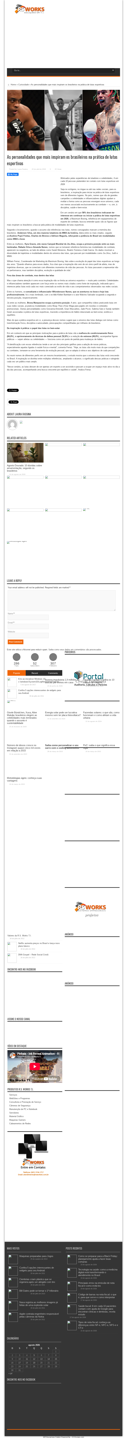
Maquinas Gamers (17, 1120)
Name (10, 613)
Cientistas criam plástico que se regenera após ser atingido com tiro (37, 1280)
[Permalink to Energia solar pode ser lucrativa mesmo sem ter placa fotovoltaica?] (63, 478)
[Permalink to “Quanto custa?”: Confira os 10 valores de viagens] (101, 445)
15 (56, 1359)
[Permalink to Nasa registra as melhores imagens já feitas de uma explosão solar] (13, 1309)
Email (10, 622)
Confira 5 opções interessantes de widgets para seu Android (36, 1269)
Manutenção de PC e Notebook (23, 1109)
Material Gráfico (16, 1116)
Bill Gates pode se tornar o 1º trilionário (38, 1290)
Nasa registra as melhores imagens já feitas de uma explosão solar (38, 1303)
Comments (53, 673)
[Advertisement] (63, 40)
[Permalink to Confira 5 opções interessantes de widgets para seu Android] (13, 1275)
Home (13, 84)
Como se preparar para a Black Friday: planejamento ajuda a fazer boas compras (98, 1259)
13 (41, 1359)
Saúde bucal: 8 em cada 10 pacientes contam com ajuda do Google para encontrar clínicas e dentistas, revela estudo (97, 1310)
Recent (35, 673)
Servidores (14, 1113)
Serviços (13, 1095)
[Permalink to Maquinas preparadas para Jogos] (13, 1263)
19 (34, 1363)
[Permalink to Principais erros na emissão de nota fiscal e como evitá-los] (72, 1290)
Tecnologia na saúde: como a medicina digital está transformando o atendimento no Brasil (97, 1272)
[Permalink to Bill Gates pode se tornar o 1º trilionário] (13, 1298)
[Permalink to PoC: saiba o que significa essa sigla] (101, 508)
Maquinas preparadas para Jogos (36, 1256)
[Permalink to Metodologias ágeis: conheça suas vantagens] (25, 541)
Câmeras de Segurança (19, 1105)
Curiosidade (23, 84)
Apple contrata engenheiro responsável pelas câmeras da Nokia (39, 1315)
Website (11, 631)
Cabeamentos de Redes (20, 1123)
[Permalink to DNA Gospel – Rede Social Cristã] (12, 962)
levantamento (23, 230)
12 (34, 1359)
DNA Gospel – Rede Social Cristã (33, 954)
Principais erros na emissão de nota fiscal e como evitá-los (96, 1284)
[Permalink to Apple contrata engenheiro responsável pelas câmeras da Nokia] (13, 1321)
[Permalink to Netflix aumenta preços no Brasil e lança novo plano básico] (12, 950)
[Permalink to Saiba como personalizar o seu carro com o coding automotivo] (63, 511)
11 (27, 1359)
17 (19, 1363)
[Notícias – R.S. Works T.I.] (29, 11)
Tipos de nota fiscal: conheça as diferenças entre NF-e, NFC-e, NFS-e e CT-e (98, 1325)
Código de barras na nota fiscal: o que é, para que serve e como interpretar (97, 1296)
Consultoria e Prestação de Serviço (25, 1102)
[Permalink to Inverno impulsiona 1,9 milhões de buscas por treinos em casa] (63, 445)
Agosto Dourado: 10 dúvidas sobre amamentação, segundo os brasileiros (24, 468)
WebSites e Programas (19, 1098)
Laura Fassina (23, 169)
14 (49, 1359)
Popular (16, 673)
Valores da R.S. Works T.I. (19, 935)
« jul (10, 1373)
